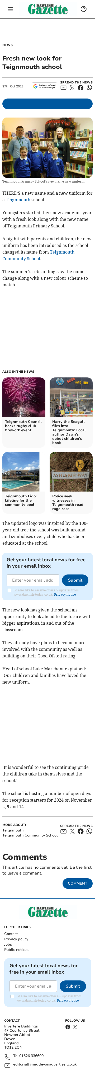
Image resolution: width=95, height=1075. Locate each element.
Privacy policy (16, 939)
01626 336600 (31, 1056)
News (7, 45)
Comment (77, 883)
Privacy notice (65, 594)
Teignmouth (18, 199)
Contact (11, 933)
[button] (10, 9)
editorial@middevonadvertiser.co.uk (45, 1064)
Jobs (8, 944)
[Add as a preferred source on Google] (44, 86)
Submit (75, 580)
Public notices (16, 949)
